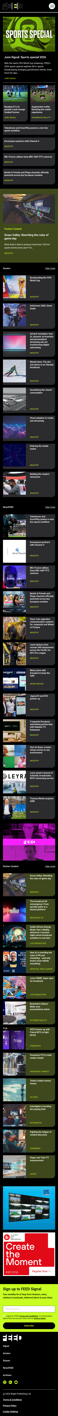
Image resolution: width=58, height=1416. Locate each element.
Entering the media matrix (39, 447)
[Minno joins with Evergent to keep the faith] (14, 679)
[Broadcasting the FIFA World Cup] (14, 286)
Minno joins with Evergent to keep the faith (40, 673)
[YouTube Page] (16, 1382)
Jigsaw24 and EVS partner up (39, 697)
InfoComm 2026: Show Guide (41, 307)
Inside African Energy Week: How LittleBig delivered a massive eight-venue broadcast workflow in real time (41, 932)
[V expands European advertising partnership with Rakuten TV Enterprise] (14, 730)
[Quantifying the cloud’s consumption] (14, 399)
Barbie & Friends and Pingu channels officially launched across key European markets (26, 173)
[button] (52, 6)
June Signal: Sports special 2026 (25, 57)
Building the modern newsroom (40, 475)
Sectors (6, 1353)
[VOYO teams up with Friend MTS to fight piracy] (14, 1038)
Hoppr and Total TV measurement (39, 1159)
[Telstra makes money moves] (14, 1089)
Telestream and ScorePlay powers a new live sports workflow (26, 129)
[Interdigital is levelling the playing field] (14, 1115)
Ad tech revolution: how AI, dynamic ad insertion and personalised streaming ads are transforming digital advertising (41, 341)
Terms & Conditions (12, 1399)
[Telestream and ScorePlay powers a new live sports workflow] (14, 525)
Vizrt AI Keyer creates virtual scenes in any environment (40, 750)
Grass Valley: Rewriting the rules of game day (26, 236)
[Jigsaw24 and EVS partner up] (14, 705)
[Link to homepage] (13, 6)
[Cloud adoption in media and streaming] (14, 427)
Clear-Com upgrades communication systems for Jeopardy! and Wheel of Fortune (42, 623)
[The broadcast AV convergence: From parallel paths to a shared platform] (14, 910)
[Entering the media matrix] (14, 455)
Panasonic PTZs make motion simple (41, 1056)
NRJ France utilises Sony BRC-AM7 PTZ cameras (28, 157)
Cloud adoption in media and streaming (41, 419)
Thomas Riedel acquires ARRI (41, 799)
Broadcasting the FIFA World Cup (40, 279)
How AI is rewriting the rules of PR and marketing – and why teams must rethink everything (41, 958)
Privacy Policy (9, 1405)
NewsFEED (8, 1368)
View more (50, 268)
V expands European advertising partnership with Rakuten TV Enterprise (41, 725)
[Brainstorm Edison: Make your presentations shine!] (14, 1012)
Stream (6, 1360)
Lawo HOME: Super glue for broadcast (41, 979)
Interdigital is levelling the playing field (40, 1107)
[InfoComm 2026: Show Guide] (14, 314)
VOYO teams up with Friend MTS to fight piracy (40, 1032)
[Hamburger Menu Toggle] (52, 6)
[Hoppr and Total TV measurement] (14, 1166)
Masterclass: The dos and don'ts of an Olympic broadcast (42, 365)
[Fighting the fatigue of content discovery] (14, 1141)
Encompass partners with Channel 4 (21, 141)
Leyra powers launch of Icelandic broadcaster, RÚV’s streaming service (42, 776)
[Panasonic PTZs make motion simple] (14, 1064)
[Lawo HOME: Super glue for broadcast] (14, 987)
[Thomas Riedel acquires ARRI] (14, 807)
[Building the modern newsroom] (14, 483)
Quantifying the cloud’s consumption (41, 391)
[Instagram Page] (4, 1382)
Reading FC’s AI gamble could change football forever (14, 109)
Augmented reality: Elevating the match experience (41, 109)
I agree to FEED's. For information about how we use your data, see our (27, 1317)
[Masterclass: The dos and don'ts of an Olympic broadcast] (14, 370)
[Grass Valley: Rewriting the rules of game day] (29, 209)
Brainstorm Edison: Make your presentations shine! (40, 1007)
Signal (6, 1346)
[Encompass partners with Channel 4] (14, 551)
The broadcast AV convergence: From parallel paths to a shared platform (39, 905)
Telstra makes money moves (40, 1082)
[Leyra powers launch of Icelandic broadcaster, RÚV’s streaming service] (14, 782)
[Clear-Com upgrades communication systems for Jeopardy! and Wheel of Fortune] (14, 628)
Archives (7, 1375)
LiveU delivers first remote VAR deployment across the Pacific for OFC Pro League (42, 648)
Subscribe (29, 1325)
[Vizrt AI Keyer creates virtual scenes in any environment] (14, 756)
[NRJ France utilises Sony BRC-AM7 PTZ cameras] (14, 576)
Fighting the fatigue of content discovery (40, 1133)
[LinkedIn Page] (10, 1382)
